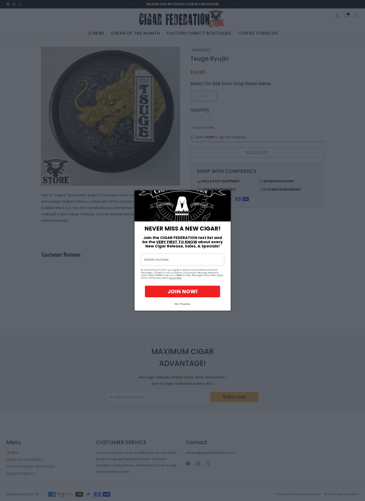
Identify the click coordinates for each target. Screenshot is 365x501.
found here (175, 278)
